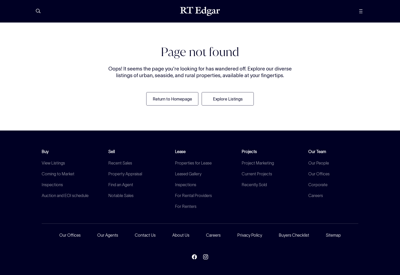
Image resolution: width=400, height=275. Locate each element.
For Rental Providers (193, 195)
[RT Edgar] (200, 11)
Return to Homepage (172, 99)
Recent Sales (120, 163)
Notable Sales (121, 195)
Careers (315, 195)
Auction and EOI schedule (65, 195)
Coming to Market (58, 174)
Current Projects (257, 174)
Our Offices (319, 174)
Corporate (318, 184)
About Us (180, 235)
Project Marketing (258, 163)
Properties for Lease (193, 163)
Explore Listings (228, 99)
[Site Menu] (370, 11)
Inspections (52, 184)
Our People (318, 163)
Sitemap (333, 235)
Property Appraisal (125, 174)
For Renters (185, 206)
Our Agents (107, 235)
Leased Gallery (188, 174)
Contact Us (145, 235)
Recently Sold (254, 184)
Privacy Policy (249, 235)
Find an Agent (120, 184)
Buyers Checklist (294, 235)
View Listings (53, 163)
